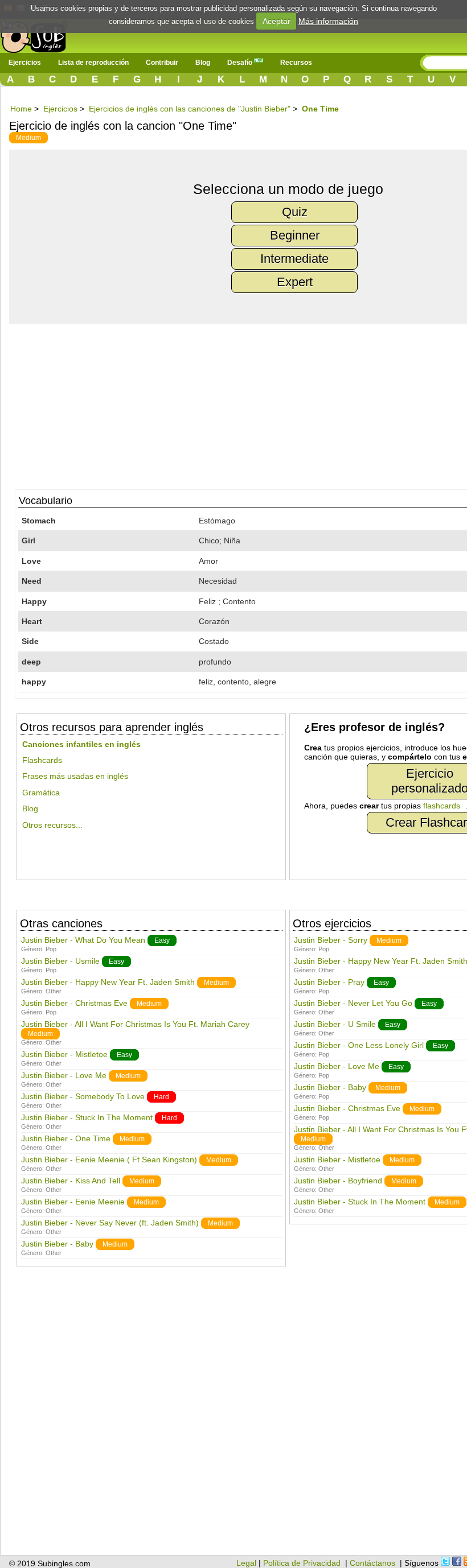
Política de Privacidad (302, 1562)
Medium (28, 138)
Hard (161, 1097)
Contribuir (162, 63)
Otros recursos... (52, 825)
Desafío (240, 63)
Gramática (41, 792)
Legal (246, 1562)
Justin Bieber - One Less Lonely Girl (359, 1045)
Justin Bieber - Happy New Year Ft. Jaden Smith (108, 982)
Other (54, 991)
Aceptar (276, 21)
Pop (51, 949)
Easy (162, 940)
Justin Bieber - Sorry (330, 939)
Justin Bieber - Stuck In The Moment (87, 1117)
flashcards (441, 805)
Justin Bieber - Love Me (63, 1075)
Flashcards (42, 760)
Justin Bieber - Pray (329, 982)
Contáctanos (372, 1562)
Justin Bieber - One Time (65, 1138)
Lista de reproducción (93, 63)
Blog (202, 63)
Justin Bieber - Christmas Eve (74, 1003)
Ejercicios (25, 63)
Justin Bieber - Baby (57, 1243)
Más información (328, 21)
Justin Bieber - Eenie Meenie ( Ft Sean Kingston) (109, 1159)
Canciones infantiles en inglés (81, 744)
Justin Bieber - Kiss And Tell (70, 1180)
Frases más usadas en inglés (75, 776)
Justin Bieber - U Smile (335, 1024)
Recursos (296, 63)
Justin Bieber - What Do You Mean (83, 939)
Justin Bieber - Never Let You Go (353, 1003)
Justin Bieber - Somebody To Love (83, 1096)
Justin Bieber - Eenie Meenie (73, 1201)
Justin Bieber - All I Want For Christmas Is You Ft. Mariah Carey (135, 1024)
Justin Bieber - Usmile (60, 960)
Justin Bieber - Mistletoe (64, 1054)
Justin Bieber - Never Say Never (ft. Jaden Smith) (110, 1222)
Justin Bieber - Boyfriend (338, 1180)
